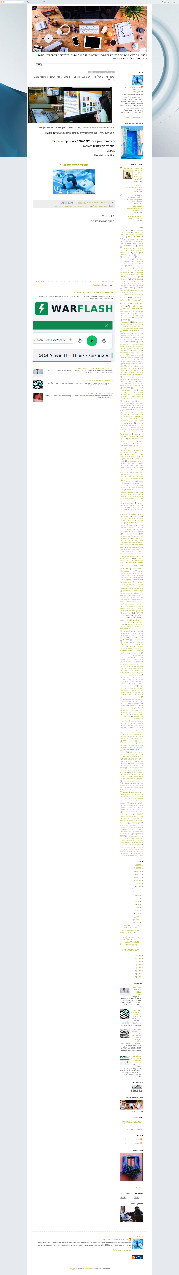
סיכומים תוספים (128, 635)
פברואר (136, 920)
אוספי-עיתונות (131, 234)
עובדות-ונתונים (124, 673)
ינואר (137, 923)
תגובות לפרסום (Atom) (100, 285)
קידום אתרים (124, 734)
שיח (135, 756)
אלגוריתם (127, 264)
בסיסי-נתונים (127, 317)
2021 (139, 880)
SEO (134, 851)
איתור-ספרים (127, 259)
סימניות (141, 637)
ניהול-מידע (139, 615)
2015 (139, 965)
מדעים (141, 496)
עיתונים (141, 681)
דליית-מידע (139, 339)
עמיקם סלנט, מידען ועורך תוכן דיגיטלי (132, 88)
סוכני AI (138, 631)
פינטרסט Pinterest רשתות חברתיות (131, 699)
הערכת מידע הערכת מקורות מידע (132, 364)
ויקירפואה (129, 385)
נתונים (130, 624)
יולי (138, 904)
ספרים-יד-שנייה (127, 662)
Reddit (139, 847)
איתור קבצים (130, 255)
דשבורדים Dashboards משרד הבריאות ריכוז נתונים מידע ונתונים (131, 346)
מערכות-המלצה (127, 582)
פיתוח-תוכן (138, 701)
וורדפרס (131, 381)
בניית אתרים (127, 315)
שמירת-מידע (126, 774)
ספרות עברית (137, 640)
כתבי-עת (122, 448)
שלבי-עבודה (137, 774)
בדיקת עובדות (139, 292)
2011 (139, 977)
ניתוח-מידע (126, 622)
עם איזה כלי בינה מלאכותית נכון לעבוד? (100, 381)
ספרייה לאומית (124, 653)
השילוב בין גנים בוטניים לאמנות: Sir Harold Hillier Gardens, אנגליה (134, 199)
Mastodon (131, 840)
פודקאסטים (133, 690)
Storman (88, 1269)
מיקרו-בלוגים (126, 538)
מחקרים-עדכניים (128, 503)
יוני (138, 907)
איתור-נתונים (139, 259)
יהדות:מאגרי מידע (138, 430)
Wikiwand (126, 853)
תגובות (137, 1143)
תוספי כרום (135, 792)
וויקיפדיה (140, 381)
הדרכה (129, 350)
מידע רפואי (133, 514)
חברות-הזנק (139, 394)
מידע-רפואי (130, 523)
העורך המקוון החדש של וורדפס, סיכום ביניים (131, 926)
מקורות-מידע (127, 591)
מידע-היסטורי (136, 516)
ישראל (136, 434)
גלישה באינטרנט (126, 333)
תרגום (129, 809)
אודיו (126, 230)
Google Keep (139, 831)
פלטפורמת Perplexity (136, 705)
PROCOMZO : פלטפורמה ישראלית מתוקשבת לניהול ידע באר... (129, 944)
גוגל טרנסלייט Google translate (131, 324)
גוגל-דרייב (123, 326)
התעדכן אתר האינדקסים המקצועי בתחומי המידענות (95, 368)
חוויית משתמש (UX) (136, 399)
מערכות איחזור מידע (134, 580)
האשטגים (123, 348)
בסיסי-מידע (139, 318)
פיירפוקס (138, 697)
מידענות (132, 525)
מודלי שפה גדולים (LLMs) (127, 498)
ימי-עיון (122, 430)
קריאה (132, 736)
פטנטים (122, 692)
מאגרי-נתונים (139, 485)
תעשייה (124, 805)
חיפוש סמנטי (127, 407)
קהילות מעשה (139, 725)
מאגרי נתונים (127, 463)
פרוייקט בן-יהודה (137, 712)
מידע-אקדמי (124, 514)
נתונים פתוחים (138, 629)
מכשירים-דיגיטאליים (128, 542)
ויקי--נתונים (131, 383)
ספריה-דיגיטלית (73, 206)
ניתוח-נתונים (139, 624)
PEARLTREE (137, 845)
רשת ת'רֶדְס (139, 747)
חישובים (128, 416)
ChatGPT (140, 814)
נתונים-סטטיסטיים (125, 629)
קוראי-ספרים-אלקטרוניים (135, 728)
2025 (139, 868)
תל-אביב (126, 801)
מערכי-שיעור (139, 584)
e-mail (131, 820)
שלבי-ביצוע (123, 772)
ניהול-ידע (132, 611)
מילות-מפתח (129, 536)
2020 (139, 883)
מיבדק (141, 507)
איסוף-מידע (138, 252)
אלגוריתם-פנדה (139, 266)
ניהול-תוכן (124, 618)
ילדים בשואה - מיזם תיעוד (133, 168)
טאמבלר (125, 421)
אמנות (130, 266)
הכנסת (139, 355)
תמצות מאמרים (138, 805)
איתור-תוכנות (139, 261)
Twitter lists (136, 853)
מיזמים (124, 534)
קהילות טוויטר (136, 723)
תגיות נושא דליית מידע (128, 779)
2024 (139, 871)
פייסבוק (138, 695)
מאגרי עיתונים (137, 470)
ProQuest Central (125, 845)
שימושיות (134, 763)
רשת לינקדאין (126, 745)
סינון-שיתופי (123, 637)
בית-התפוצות (126, 311)
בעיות (141, 320)
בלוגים (141, 313)
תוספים (125, 792)
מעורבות (129, 573)
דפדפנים (132, 342)
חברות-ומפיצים (127, 394)
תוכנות (141, 783)
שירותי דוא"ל (139, 765)
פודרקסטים (123, 690)
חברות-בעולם (128, 392)
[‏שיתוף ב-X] (67, 203)
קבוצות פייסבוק (136, 721)
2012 (139, 974)
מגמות (129, 490)
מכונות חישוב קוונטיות (135, 540)
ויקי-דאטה (138, 385)
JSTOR (122, 836)
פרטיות (125, 712)
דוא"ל (141, 335)
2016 (139, 961)
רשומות (137, 1139)
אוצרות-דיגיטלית (129, 239)
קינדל (139, 736)
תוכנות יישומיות (130, 783)
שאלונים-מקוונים (130, 754)
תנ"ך (130, 805)
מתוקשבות (125, 593)
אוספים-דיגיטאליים (97, 206)
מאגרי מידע (127, 459)
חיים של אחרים (136, 207)
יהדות (124, 427)
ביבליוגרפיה (137, 294)
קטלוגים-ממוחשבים (137, 734)
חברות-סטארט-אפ (137, 396)
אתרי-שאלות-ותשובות (136, 290)
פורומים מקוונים (131, 692)
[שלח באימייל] (71, 203)
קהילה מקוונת (124, 721)
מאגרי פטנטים (126, 470)
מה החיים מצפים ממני (135, 218)
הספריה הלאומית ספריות (129, 361)
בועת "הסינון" (129, 292)
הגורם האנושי (137, 350)
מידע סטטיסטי (138, 512)
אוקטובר (136, 895)
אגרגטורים (140, 230)
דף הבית (73, 281)
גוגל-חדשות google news (133, 328)
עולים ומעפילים (129, 675)
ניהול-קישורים (135, 618)
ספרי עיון (126, 640)
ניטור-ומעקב (139, 622)
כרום (142, 448)
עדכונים (141, 673)
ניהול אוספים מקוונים (136, 595)
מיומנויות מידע (133, 534)
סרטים (122, 666)
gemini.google (135, 823)
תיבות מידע (139, 796)
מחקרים (140, 503)
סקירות (141, 664)
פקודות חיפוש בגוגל (128, 710)
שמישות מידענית (138, 776)
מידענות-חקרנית (129, 529)
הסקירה (60, 141)
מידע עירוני (128, 512)
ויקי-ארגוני (123, 383)
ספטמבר (136, 898)
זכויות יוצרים (137, 388)
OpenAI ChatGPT (125, 842)
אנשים (133, 274)
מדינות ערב (140, 494)
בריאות (125, 320)
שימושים (125, 763)
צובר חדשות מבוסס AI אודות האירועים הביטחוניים (94, 292)
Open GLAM (137, 842)
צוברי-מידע (126, 717)
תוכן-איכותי (127, 781)
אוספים (106, 206)
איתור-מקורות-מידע (129, 257)
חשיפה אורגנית (137, 421)
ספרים (125, 655)
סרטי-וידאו (130, 666)
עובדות (134, 673)
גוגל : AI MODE (124, 322)
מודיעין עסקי (132, 496)
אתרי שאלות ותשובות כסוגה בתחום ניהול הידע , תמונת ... (129, 932)
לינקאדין (140, 452)
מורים (124, 501)
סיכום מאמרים (130, 633)
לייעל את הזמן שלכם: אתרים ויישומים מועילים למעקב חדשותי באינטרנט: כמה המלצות (136, 1035)
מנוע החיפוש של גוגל (128, 547)
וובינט (124, 379)
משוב (132, 593)
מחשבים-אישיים (127, 505)
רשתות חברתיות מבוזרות (131, 750)
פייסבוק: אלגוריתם (126, 695)
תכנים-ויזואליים (139, 801)
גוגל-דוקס (131, 326)
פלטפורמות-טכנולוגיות (132, 703)
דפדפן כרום (130, 339)
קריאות (124, 736)
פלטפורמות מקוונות (126, 701)
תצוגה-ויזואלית (132, 807)
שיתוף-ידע (132, 770)
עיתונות (125, 679)
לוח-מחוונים (126, 450)
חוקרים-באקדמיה (128, 401)
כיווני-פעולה (127, 434)
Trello (121, 851)
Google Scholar (138, 834)
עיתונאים (132, 679)
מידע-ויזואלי (125, 516)
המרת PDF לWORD (127, 355)
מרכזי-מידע (139, 593)
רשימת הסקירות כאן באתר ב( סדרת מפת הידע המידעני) (131, 1122)
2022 (139, 877)
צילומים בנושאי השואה (126, 719)
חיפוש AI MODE (125, 403)
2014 (139, 968)
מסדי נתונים (139, 573)
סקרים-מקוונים (131, 664)
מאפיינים (140, 487)
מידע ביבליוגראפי (128, 509)
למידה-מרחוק (131, 454)
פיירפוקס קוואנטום (127, 697)
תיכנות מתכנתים (127, 796)
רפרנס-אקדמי (131, 743)
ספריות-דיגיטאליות (61, 206)
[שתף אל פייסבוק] (64, 203)
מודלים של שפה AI (135, 501)
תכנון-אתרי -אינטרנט (137, 798)
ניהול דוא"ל (123, 595)
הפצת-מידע (130, 366)
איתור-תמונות (127, 261)
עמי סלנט (139, 186)
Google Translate (125, 834)
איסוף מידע (127, 250)
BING (125, 812)
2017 (139, 958)
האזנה (130, 348)
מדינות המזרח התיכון (128, 492)
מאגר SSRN (134, 456)
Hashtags (131, 836)
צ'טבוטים (125, 714)
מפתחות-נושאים (126, 588)
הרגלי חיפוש (132, 370)
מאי (137, 911)
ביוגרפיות (129, 294)
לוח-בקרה (137, 450)
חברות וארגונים (131, 390)
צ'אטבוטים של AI (137, 714)
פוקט (139, 692)
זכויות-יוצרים (126, 388)
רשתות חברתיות (126, 747)
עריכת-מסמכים (132, 688)
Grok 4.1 (138, 836)
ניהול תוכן (140, 608)
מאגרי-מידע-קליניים (128, 483)
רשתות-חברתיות (136, 752)
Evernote (123, 820)
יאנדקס (133, 427)
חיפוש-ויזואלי (139, 414)
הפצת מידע (139, 366)
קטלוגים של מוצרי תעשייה (129, 732)
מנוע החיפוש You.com (134, 556)
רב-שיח (132, 741)
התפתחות (138, 377)
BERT (132, 812)
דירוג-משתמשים (126, 337)
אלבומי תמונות (138, 263)
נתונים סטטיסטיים (128, 626)
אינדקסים (127, 246)
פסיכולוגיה (140, 710)
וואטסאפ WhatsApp (137, 379)
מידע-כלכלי (129, 518)
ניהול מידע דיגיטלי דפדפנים (132, 606)
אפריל (137, 914)
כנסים (137, 445)
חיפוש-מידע (128, 414)
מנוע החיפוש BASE (132, 549)
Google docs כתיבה (134, 827)
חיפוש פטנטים (139, 410)
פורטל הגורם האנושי (135, 216)
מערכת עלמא (137, 588)
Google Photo (126, 831)
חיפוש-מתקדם (138, 416)
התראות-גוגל (127, 377)
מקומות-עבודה (138, 591)
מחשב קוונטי (139, 505)
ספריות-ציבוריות (136, 653)
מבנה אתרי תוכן (138, 490)
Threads (128, 851)
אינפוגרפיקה (139, 250)
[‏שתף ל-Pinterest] (62, 203)
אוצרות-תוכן (139, 241)
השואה (133, 372)
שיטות (130, 756)
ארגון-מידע (136, 279)
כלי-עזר (123, 436)
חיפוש (135, 403)
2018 (139, 955)
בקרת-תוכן (134, 320)
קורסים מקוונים (132, 730)
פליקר (135, 708)
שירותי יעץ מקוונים (127, 765)
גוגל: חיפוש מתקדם (130, 331)
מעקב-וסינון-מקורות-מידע (128, 577)
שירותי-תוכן (130, 768)
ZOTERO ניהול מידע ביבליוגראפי (133, 855)
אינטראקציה (140, 248)
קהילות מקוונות (127, 725)
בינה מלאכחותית (138, 311)
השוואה (125, 372)
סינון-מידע (133, 637)
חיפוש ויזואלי (136, 405)
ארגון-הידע (123, 277)
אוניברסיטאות (139, 232)
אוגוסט (136, 901)
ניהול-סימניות (124, 615)
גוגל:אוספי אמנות (138, 333)
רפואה (141, 743)
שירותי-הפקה (139, 768)
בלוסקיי (132, 313)
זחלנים (122, 385)
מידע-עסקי (140, 523)
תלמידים (140, 803)
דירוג (135, 337)
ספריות (126, 642)
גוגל (134, 322)
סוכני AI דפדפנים (128, 631)
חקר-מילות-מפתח (129, 418)
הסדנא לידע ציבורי (132, 359)
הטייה (130, 353)
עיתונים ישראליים (129, 681)
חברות (141, 390)
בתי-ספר (140, 322)
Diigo (124, 818)
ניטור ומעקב (125, 620)
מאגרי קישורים (138, 472)
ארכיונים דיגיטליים (137, 281)
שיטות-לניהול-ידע (138, 761)
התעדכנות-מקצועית (125, 375)
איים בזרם (138, 195)
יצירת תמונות (130, 432)
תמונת (124, 803)
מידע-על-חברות (128, 520)
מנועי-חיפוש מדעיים (128, 571)
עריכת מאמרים (131, 686)
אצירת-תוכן (132, 277)
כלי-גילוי (132, 436)
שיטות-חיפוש (129, 759)
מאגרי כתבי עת (138, 459)
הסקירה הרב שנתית (92, 127)
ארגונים (125, 279)
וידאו (123, 381)
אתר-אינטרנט (131, 285)
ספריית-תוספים (136, 655)
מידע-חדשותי (139, 518)
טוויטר (140, 423)
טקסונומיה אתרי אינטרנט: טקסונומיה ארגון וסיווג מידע (131, 425)
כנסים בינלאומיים (127, 445)
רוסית (124, 741)
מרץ (137, 917)
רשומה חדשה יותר (108, 281)
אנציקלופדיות (139, 272)
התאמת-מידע (139, 375)
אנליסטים (127, 268)
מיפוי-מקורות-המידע (84, 206)
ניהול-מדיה (126, 613)
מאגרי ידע (125, 456)
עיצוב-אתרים (133, 677)
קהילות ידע (125, 723)
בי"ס (121, 292)
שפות (129, 776)
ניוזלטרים (136, 620)
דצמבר (136, 889)
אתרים (124, 290)
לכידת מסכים (131, 452)
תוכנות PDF (139, 785)
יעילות (139, 432)
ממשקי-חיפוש (138, 545)
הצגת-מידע (134, 368)
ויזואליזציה (140, 383)
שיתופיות (132, 772)
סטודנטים (140, 633)
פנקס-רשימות (126, 708)
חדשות (125, 396)
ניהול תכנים (130, 608)
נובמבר (136, 892)
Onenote (122, 840)
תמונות (132, 803)
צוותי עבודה (139, 719)
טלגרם (131, 423)
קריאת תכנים (138, 738)
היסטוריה (123, 353)
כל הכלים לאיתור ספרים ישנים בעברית (100, 393)
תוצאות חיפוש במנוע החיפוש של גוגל (132, 794)
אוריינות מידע (127, 241)
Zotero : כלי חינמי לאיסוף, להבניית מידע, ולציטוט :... (130, 938)
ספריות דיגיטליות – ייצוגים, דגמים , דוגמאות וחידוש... (130, 950)
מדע (133, 494)
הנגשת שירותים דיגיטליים (134, 357)
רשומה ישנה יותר (39, 281)
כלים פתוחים (133, 439)
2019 (139, 886)
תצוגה (141, 807)
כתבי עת (129, 448)
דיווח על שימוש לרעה (134, 1129)
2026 (139, 865)
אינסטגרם (127, 248)
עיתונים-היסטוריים (137, 683)
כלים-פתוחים (125, 443)
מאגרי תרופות (132, 481)
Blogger (72, 1269)
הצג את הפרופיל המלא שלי (134, 117)
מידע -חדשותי (131, 507)
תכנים (125, 798)
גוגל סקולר (140, 326)
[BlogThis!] (69, 203)
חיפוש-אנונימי (127, 412)
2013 (139, 971)
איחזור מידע (138, 243)
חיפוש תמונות (127, 410)
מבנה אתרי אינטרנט (129, 487)
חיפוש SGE (139, 412)
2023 (139, 874)
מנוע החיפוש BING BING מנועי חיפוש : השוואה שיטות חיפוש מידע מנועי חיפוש (131, 552)
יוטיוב (128, 430)
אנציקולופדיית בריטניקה (134, 270)
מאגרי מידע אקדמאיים (135, 461)
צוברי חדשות (138, 717)
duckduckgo (139, 820)
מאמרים (126, 485)
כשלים (136, 448)
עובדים (139, 675)
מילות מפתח (139, 536)
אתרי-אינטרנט (128, 288)
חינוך (141, 403)
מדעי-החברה (125, 494)
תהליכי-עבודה (139, 781)
